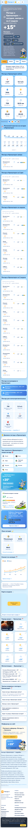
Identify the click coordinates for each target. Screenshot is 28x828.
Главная (5, 8)
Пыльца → (11, 505)
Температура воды (19, 794)
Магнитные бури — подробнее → (11, 430)
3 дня (17, 61)
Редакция (3, 809)
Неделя (24, 61)
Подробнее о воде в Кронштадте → (8, 486)
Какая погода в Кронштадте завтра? (12, 699)
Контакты (3, 815)
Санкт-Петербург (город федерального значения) (13, 9)
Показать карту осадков (14, 603)
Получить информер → (10, 737)
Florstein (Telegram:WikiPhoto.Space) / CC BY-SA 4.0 (17, 784)
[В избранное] (5, 17)
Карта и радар (18, 796)
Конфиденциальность (20, 807)
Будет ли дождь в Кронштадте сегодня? (13, 713)
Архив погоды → (7, 578)
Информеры (18, 800)
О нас (2, 807)
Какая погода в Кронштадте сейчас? (12, 692)
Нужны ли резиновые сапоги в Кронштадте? (10, 718)
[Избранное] (15, 2)
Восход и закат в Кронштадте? (10, 704)
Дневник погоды (19, 802)
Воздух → (5, 505)
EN (22, 2)
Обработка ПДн (19, 809)
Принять (23, 825)
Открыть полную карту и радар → (11, 615)
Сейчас (4, 61)
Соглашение (18, 811)
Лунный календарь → (8, 552)
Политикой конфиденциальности (16, 823)
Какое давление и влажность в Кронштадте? (10, 708)
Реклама (3, 817)
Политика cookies (19, 813)
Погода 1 (9, 2)
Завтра (11, 61)
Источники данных (19, 815)
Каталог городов (19, 793)
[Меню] (2, 2)
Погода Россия (11, 8)
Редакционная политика (5, 812)
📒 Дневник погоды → (9, 507)
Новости (17, 798)
